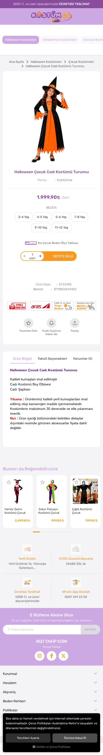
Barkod (38, 289)
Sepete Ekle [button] (63, 256)
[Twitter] (63, 656)
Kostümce (64, 180)
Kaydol (90, 629)
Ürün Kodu (43, 284)
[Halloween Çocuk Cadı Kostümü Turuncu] (51, 120)
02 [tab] (42, 531)
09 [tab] (66, 531)
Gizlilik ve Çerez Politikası (53, 747)
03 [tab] (46, 531)
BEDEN (51, 207)
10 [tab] (69, 531)
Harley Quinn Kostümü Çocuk (15, 510)
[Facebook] (51, 656)
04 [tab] (49, 531)
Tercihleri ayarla (28, 738)
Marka (42, 180)
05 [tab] (52, 531)
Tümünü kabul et (75, 738)
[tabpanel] (51, 120)
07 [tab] (59, 531)
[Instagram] (39, 656)
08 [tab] (62, 531)
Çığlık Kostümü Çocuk (82, 510)
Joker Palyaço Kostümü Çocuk (48, 510)
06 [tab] (56, 531)
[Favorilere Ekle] (8, 482)
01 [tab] (36, 531)
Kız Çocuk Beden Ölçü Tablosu (58, 243)
